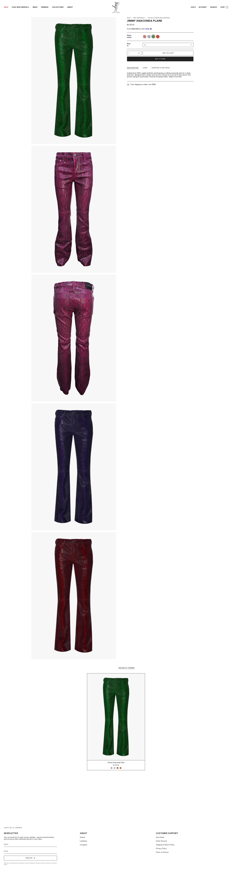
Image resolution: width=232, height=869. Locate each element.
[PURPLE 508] (114, 768)
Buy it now (160, 59)
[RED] (120, 768)
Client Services (161, 841)
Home (129, 17)
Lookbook (83, 841)
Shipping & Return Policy (165, 845)
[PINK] (111, 768)
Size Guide (160, 837)
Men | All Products (139, 17)
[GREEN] (117, 768)
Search (82, 837)
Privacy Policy (40, 863)
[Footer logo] (13, 827)
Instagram (83, 845)
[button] (6, 7)
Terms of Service (52, 863)
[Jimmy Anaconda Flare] (116, 716)
